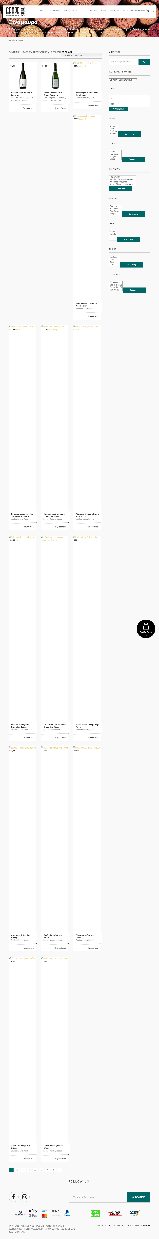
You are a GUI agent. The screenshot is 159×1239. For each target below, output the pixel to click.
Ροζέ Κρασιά (22, 100)
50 (66, 52)
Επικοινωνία (20, 1232)
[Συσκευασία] (115, 282)
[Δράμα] (115, 214)
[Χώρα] (113, 231)
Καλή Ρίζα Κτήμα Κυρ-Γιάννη (53, 936)
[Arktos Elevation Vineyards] (122, 184)
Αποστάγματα (70, 10)
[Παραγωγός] (122, 177)
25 (63, 52)
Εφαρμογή (129, 134)
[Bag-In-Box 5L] (115, 287)
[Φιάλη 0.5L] (115, 290)
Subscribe (138, 1197)
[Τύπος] (115, 151)
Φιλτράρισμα (118, 109)
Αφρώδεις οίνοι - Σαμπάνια (22, 98)
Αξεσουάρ (114, 10)
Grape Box (55, 10)
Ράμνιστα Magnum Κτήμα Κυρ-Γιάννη (87, 515)
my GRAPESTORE (138, 11)
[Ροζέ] (113, 128)
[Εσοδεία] (114, 257)
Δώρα (103, 10)
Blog (11, 1232)
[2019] (114, 259)
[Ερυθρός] (113, 131)
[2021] (114, 264)
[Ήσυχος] (115, 156)
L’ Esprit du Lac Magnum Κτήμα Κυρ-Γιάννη (54, 725)
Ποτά (83, 10)
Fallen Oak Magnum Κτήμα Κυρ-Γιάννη (20, 725)
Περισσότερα (28, 108)
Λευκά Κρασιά (55, 100)
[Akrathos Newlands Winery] (122, 179)
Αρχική (11, 40)
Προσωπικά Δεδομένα (33, 1229)
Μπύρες (93, 10)
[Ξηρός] (115, 159)
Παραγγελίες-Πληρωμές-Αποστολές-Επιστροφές (30, 1226)
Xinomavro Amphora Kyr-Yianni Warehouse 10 (22, 515)
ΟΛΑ (70, 52)
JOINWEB (146, 1225)
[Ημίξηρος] (115, 154)
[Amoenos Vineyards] (122, 182)
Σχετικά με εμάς (67, 1229)
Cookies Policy (15, 1229)
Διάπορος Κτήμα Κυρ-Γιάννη (21, 936)
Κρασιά (43, 10)
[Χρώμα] (113, 126)
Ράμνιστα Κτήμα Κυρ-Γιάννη (85, 936)
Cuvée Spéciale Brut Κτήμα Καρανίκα (52, 94)
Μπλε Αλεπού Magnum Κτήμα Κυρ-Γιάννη (54, 515)
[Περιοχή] (115, 206)
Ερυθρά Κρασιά (82, 98)
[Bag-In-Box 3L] (115, 285)
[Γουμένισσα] (115, 211)
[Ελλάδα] (113, 234)
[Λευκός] (113, 133)
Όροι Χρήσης (58, 1226)
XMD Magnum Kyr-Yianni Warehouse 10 (87, 94)
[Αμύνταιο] (115, 209)
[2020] (114, 262)
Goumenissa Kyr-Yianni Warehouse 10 (86, 304)
